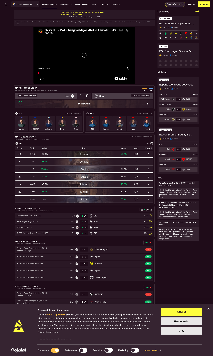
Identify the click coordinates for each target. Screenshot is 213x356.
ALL (197, 11)
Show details (151, 350)
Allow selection (181, 321)
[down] (150, 215)
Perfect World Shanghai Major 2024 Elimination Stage (82, 13)
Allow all (181, 312)
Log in (192, 4)
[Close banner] (208, 309)
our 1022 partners (55, 314)
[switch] (83, 350)
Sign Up (204, 4)
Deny (181, 330)
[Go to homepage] (5, 4)
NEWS (95, 4)
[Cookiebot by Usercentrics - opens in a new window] (18, 350)
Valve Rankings (82, 4)
